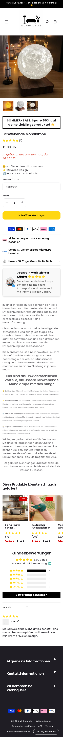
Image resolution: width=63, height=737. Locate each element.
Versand (50, 726)
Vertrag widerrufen (46, 731)
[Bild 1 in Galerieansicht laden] (8, 106)
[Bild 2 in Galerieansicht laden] (20, 106)
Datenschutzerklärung (23, 726)
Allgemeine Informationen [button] (28, 661)
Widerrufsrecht (44, 721)
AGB (40, 726)
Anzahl (7, 195)
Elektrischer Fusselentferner (41, 526)
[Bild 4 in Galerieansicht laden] (32, 106)
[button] (6, 22)
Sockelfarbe (11, 179)
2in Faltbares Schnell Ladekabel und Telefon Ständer (14, 526)
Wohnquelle (26, 721)
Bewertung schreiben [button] (31, 595)
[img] (10, 616)
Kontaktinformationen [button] (25, 673)
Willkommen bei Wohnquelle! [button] (20, 688)
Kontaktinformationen (18, 731)
